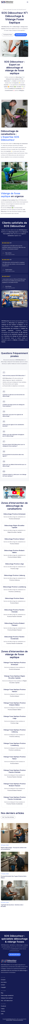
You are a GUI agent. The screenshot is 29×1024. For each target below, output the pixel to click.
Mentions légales (9, 1020)
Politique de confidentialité (18, 1020)
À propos (3, 979)
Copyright (3, 987)
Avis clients (3, 982)
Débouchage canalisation (7, 995)
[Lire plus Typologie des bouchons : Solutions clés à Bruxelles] (14, 890)
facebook (3, 1006)
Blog (2, 993)
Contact (3, 984)
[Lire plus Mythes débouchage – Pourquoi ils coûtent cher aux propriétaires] (14, 833)
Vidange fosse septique (7, 998)
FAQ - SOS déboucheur (7, 1000)
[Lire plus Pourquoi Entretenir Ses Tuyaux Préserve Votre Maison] (14, 862)
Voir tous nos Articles (8, 817)
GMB (2, 1014)
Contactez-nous (7, 34)
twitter (3, 1008)
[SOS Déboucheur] (7, 2)
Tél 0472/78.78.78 (21, 34)
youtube (3, 1011)
